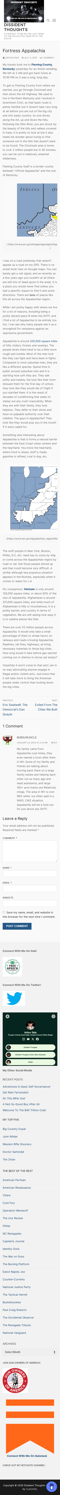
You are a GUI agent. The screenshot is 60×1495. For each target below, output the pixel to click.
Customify (31, 1489)
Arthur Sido (12, 58)
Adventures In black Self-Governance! (26, 1086)
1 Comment (48, 58)
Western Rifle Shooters (17, 1144)
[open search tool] (48, 20)
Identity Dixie (11, 1248)
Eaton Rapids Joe (14, 1271)
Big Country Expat (14, 1129)
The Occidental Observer (18, 1317)
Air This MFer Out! (14, 1098)
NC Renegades (12, 1233)
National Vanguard (14, 1332)
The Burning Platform (16, 1264)
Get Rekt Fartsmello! (15, 1092)
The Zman (9, 1159)
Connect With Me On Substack (27, 1456)
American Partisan (14, 1180)
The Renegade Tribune (17, 1325)
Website (8, 897)
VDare (6, 1195)
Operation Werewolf (15, 1210)
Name (7, 867)
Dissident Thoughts (16, 27)
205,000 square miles (43, 341)
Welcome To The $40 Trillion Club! (24, 1110)
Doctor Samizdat (13, 1151)
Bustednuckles (12, 1302)
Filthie (6, 1226)
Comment (10, 838)
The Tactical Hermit (15, 1294)
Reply (54, 743)
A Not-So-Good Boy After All (21, 1104)
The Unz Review (13, 1218)
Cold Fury (9, 1203)
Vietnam (29, 589)
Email (7, 882)
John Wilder (10, 1136)
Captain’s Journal (13, 1241)
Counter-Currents (14, 1279)
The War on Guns (13, 1256)
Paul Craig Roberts (14, 1310)
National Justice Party (17, 1287)
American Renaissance (17, 1187)
